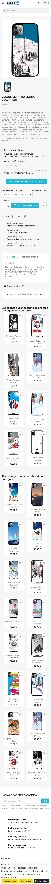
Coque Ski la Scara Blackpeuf (37, 342)
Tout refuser (26, 881)
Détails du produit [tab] (30, 257)
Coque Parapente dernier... (37, 510)
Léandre (29, 173)
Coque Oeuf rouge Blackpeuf (13, 774)
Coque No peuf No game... (13, 337)
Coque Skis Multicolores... (13, 700)
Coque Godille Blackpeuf (37, 459)
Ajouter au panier (25, 205)
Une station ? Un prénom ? (15, 161)
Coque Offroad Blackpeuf (37, 588)
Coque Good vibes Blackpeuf (37, 622)
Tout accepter (10, 881)
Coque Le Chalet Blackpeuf (37, 544)
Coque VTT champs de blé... (13, 739)
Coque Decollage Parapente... (14, 549)
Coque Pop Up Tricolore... (14, 420)
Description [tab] (12, 257)
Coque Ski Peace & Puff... (13, 459)
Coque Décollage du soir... (13, 622)
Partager (12, 216)
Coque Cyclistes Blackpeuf (13, 381)
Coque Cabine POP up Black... (37, 774)
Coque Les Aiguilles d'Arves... (37, 376)
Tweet (18, 216)
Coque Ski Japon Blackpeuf (13, 584)
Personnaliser (41, 881)
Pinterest (24, 216)
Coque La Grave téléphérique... (37, 661)
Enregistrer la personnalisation (26, 181)
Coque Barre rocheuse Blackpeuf (13, 505)
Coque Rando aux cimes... (37, 420)
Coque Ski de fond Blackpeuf (37, 700)
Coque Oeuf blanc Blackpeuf (13, 656)
